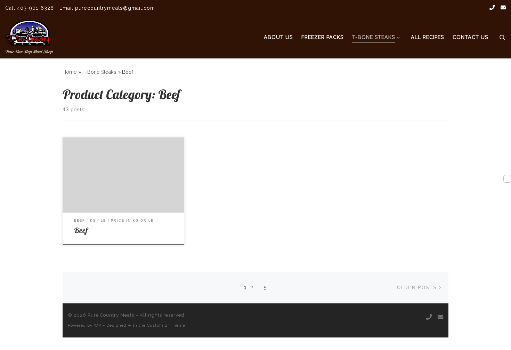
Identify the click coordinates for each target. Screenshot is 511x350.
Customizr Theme (166, 325)
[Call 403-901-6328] (492, 8)
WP (97, 325)
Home (70, 72)
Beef (81, 230)
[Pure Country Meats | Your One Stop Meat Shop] (27, 31)
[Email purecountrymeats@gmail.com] (503, 8)
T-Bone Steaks (99, 72)
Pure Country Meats (111, 315)
